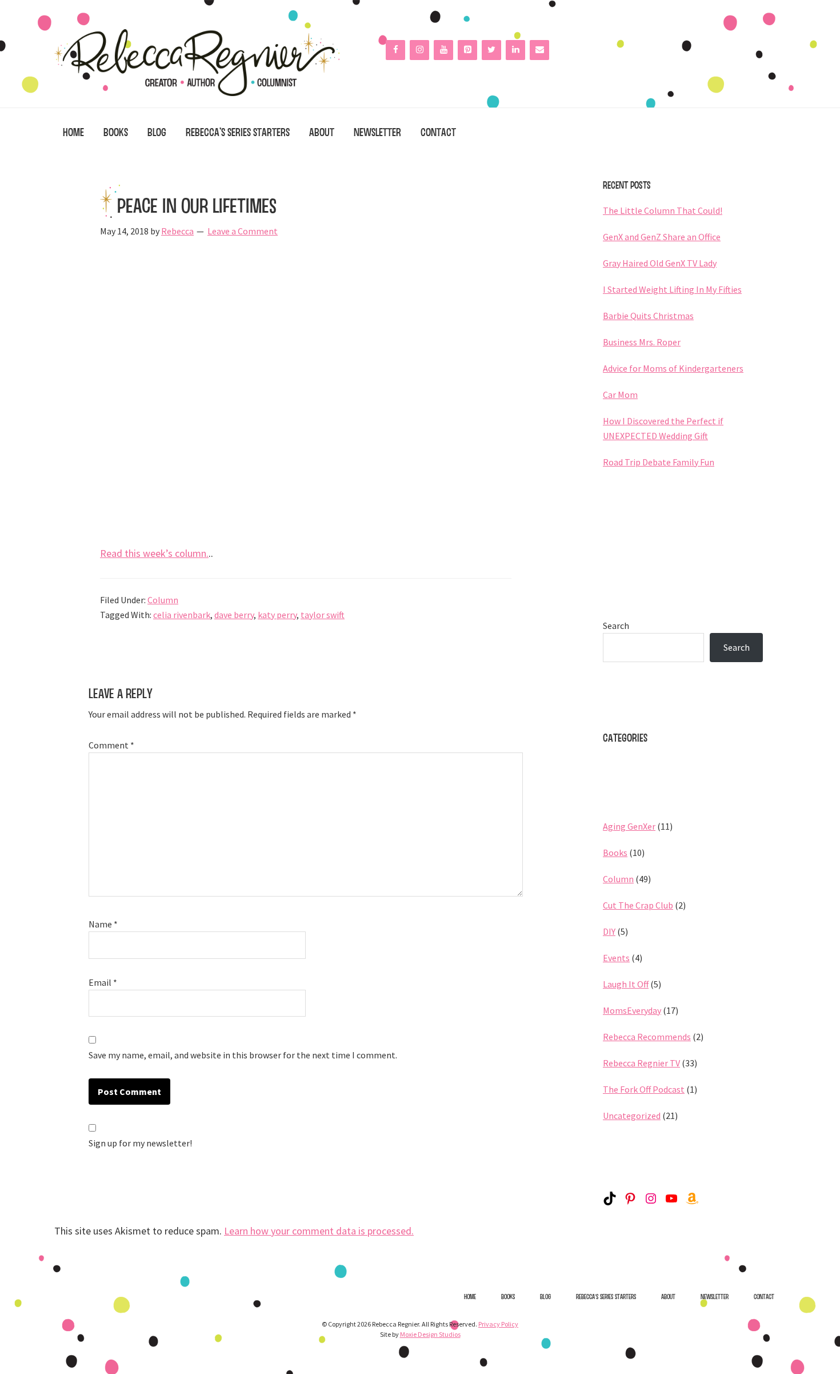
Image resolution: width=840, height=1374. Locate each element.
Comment (111, 745)
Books (615, 852)
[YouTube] (443, 50)
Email (103, 982)
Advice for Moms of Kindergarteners (673, 368)
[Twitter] (491, 50)
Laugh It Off (626, 984)
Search (616, 625)
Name (103, 924)
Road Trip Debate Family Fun (658, 462)
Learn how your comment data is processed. (319, 1230)
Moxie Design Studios (430, 1334)
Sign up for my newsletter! (140, 1143)
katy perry (277, 614)
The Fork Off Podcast (644, 1089)
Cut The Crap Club (638, 905)
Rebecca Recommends (647, 1036)
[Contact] (539, 50)
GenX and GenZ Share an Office (662, 236)
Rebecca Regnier (197, 62)
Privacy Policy (498, 1324)
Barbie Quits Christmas (648, 315)
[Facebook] (395, 50)
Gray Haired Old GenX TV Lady (660, 263)
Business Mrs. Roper (642, 342)
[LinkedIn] (515, 50)
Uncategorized (632, 1115)
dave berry (234, 614)
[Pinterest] (467, 50)
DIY (609, 931)
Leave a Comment (242, 231)
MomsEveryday (632, 1010)
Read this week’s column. (154, 553)
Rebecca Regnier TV (641, 1063)
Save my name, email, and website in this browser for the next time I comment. (243, 1055)
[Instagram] (419, 50)
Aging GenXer (629, 826)
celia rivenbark (181, 614)
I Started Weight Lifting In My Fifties (672, 289)
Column (162, 600)
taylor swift (323, 614)
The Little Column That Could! (662, 210)
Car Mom (620, 394)
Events (616, 957)
